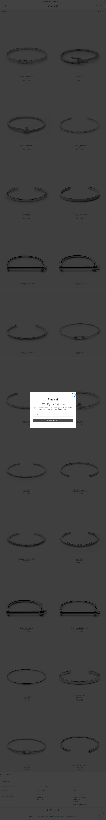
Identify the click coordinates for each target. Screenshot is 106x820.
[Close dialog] (73, 395)
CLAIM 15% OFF (53, 420)
